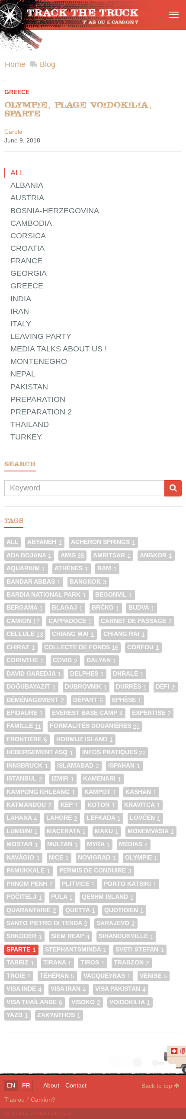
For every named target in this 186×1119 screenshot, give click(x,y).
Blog (47, 64)
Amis (72, 555)
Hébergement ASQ (39, 752)
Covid (65, 660)
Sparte (21, 949)
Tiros (92, 962)
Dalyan (101, 660)
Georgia (28, 273)
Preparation (37, 399)
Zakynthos (58, 1015)
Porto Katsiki (130, 884)
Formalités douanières (95, 726)
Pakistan (29, 386)
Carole (13, 131)
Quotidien (124, 910)
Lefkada (104, 818)
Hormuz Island (84, 739)
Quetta (80, 910)
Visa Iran (68, 989)
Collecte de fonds (81, 647)
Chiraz (20, 647)
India (20, 298)
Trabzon (131, 962)
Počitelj (24, 897)
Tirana (57, 962)
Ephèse (126, 700)
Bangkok (88, 581)
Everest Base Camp (87, 713)
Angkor (156, 555)
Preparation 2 (41, 412)
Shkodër (24, 936)
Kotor (101, 805)
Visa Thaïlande (34, 1002)
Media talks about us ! (58, 349)
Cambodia (31, 223)
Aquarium (25, 568)
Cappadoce (70, 621)
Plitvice (78, 884)
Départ (88, 700)
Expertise (151, 713)
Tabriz (20, 962)
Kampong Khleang (40, 792)
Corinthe (25, 660)
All (17, 172)
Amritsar (112, 555)
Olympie (141, 857)
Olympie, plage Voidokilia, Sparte (78, 109)
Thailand (29, 424)
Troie (18, 976)
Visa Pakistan (120, 989)
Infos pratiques (114, 752)
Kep (69, 805)
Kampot (100, 792)
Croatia (27, 248)
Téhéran (57, 976)
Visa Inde (24, 989)
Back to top (157, 1085)
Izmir (62, 778)
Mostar (22, 844)
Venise (153, 976)
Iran (19, 311)
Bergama (24, 607)
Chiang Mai (73, 634)
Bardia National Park (46, 594)
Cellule (24, 634)
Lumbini (22, 831)
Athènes (71, 568)
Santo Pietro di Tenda (46, 923)
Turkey (26, 437)
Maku (107, 831)
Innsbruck (27, 765)
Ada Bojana (28, 555)
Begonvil (113, 594)
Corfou (143, 647)
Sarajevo (115, 923)
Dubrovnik (86, 686)
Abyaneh (44, 542)
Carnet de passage (136, 621)
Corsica (28, 235)
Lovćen (145, 818)
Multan (62, 844)
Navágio (23, 857)
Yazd (17, 1015)
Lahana (21, 818)
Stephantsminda (75, 949)
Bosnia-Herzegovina (54, 210)
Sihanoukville (126, 936)
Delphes (87, 673)
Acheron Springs (103, 542)
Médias (133, 844)
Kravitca (142, 805)
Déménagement (35, 700)
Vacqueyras (107, 976)
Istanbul (24, 778)
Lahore (61, 818)
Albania (26, 185)
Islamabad (78, 765)
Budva (141, 607)
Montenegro (38, 361)
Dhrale (128, 673)
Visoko (85, 1002)
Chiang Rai (124, 634)
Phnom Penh (29, 884)
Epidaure (24, 713)
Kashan (141, 792)
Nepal (22, 374)
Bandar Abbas (33, 581)
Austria (27, 197)
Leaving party (40, 336)
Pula (62, 897)
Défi (165, 686)
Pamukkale (28, 870)
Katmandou (28, 805)
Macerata (66, 831)
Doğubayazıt (31, 686)
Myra (98, 844)
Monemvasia (151, 831)
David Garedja (33, 673)
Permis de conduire (95, 870)
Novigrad (97, 857)
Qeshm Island (108, 897)
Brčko (105, 607)
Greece (16, 92)
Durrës (131, 686)
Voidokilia (129, 1002)
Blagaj (67, 607)
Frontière (26, 739)
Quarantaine (31, 910)
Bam (107, 568)
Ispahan (124, 765)
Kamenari (102, 778)
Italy (20, 323)
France (26, 260)
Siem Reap (70, 936)
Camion (23, 621)
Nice (59, 857)
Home (15, 64)
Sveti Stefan (139, 949)
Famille (23, 726)
